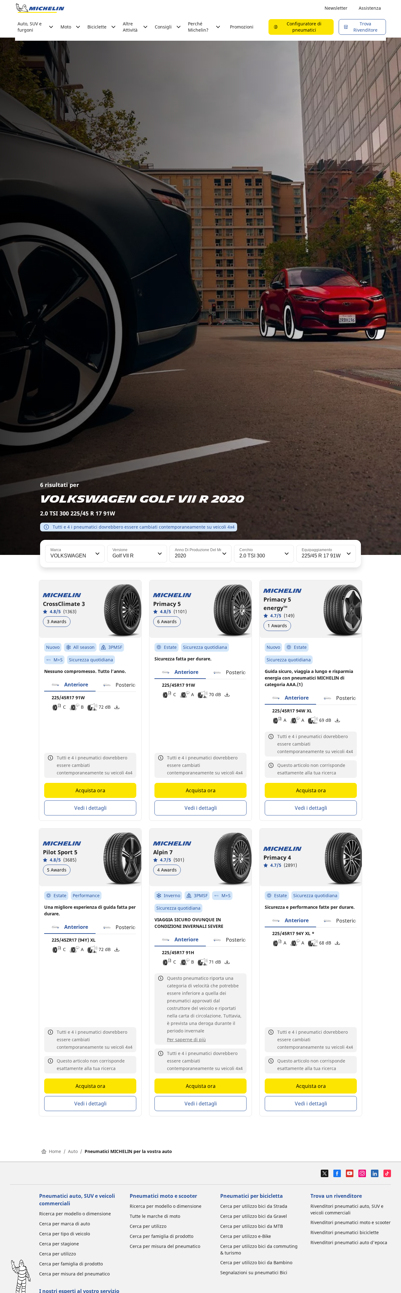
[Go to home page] (40, 8)
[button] (96, 554)
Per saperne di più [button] (186, 1039)
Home (55, 1151)
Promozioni (241, 27)
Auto (73, 1151)
